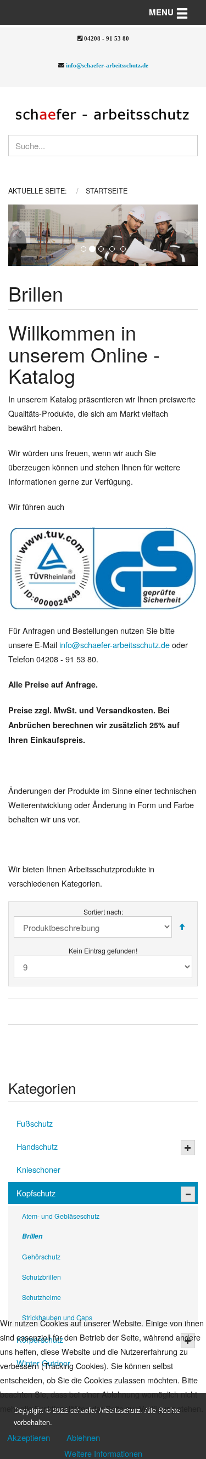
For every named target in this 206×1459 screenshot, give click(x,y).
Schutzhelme (41, 1297)
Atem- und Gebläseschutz (60, 1215)
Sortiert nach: (103, 911)
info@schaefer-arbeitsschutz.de (107, 65)
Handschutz (37, 1146)
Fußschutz (34, 1123)
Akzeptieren (28, 1437)
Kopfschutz (35, 1193)
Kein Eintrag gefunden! (103, 950)
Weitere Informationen (103, 1453)
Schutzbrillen (41, 1276)
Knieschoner (38, 1169)
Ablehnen (83, 1437)
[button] (17, 235)
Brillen (32, 1236)
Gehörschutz (41, 1256)
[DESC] (181, 926)
